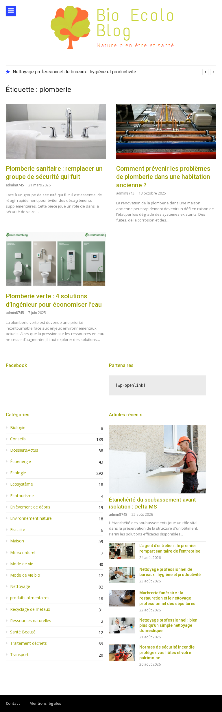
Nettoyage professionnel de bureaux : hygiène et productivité (74, 72)
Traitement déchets (28, 643)
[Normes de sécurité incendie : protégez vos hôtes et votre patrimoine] (122, 652)
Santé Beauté (23, 632)
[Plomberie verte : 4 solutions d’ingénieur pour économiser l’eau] (56, 259)
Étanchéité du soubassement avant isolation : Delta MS (152, 503)
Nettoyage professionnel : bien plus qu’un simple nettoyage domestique (168, 625)
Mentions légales (45, 703)
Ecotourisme (22, 495)
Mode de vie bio (25, 575)
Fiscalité (17, 529)
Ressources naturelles (30, 620)
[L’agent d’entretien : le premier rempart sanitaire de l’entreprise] (122, 551)
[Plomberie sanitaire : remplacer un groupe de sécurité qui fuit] (56, 131)
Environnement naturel (31, 518)
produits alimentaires (29, 597)
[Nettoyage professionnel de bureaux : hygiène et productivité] (122, 575)
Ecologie (18, 472)
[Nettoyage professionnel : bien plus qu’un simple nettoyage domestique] (122, 625)
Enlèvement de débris (30, 507)
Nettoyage (20, 586)
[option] (114, 72)
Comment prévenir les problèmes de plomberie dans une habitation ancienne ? (163, 177)
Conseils (18, 439)
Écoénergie (20, 461)
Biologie (17, 427)
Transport (19, 654)
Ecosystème (21, 484)
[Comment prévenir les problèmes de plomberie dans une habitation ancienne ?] (166, 131)
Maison (17, 541)
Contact (13, 703)
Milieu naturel (22, 552)
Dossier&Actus (24, 450)
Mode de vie (21, 563)
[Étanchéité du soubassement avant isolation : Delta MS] (157, 459)
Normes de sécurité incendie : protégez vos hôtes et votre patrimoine (168, 652)
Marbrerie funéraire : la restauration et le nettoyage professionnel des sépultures (167, 598)
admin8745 (15, 185)
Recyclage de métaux (30, 609)
